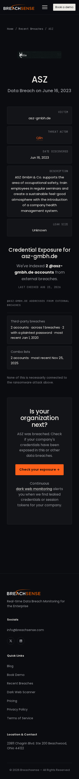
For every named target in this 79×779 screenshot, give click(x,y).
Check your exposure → (39, 469)
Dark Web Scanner (21, 692)
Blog (10, 666)
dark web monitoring (34, 488)
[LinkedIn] (21, 641)
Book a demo (64, 7)
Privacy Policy (17, 709)
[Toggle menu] (44, 7)
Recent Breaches (31, 28)
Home (10, 28)
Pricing (12, 701)
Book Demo (16, 675)
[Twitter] (10, 641)
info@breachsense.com (25, 630)
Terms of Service (20, 718)
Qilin (39, 137)
